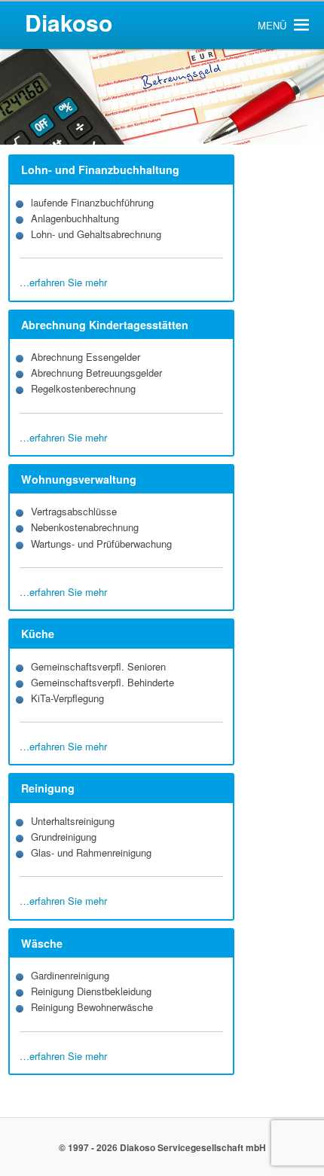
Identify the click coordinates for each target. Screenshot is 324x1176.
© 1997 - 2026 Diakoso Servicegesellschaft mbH (162, 1147)
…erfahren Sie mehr (63, 282)
